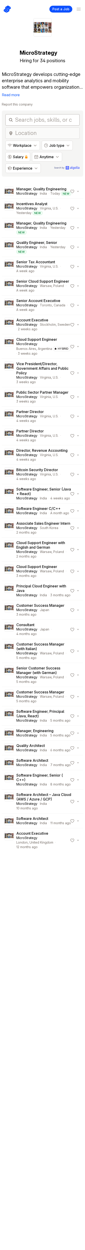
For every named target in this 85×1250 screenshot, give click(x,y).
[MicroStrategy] (9, 191)
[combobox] (46, 133)
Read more (11, 95)
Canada (59, 305)
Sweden (64, 324)
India (43, 193)
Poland (58, 286)
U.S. (55, 208)
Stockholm (48, 324)
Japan (44, 610)
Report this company (17, 104)
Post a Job (60, 9)
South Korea (49, 528)
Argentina (45, 349)
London (22, 842)
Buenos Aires (26, 349)
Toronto (46, 305)
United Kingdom (41, 842)
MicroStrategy (26, 193)
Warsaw (45, 286)
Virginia (45, 208)
